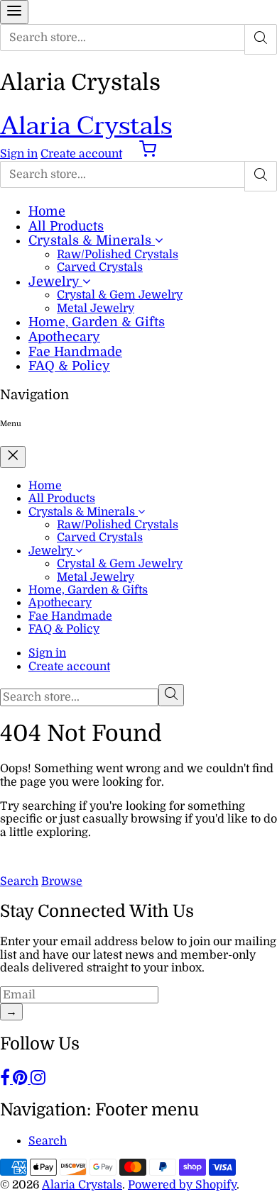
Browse (61, 881)
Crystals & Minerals (91, 240)
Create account (81, 153)
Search (19, 881)
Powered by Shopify (182, 1185)
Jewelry (55, 281)
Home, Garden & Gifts (96, 322)
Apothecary (64, 337)
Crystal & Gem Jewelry (120, 295)
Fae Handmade (75, 352)
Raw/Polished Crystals (117, 254)
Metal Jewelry (95, 308)
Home (46, 211)
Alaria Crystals (86, 125)
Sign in (19, 153)
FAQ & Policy (69, 366)
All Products (66, 226)
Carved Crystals (100, 267)
